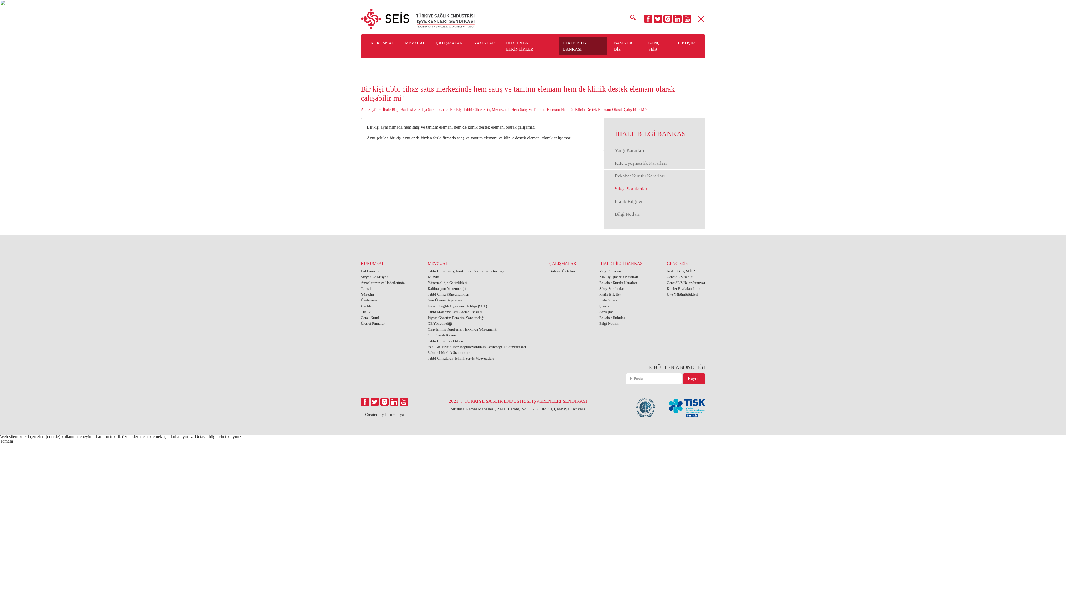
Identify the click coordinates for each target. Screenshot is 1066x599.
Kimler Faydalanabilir (683, 288)
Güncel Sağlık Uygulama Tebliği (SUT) (457, 306)
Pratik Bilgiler (629, 201)
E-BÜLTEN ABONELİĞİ (676, 367)
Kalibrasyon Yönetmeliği (447, 288)
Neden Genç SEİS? (681, 271)
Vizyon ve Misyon (375, 277)
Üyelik (366, 306)
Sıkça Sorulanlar (631, 188)
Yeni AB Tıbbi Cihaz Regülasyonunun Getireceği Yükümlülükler (477, 347)
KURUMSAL (372, 263)
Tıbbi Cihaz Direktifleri (445, 341)
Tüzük (366, 312)
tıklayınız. (233, 436)
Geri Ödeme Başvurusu (445, 300)
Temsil (366, 288)
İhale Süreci (608, 300)
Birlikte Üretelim (562, 271)
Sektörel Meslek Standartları (449, 353)
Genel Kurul (370, 318)
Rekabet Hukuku (612, 318)
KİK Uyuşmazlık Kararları (641, 163)
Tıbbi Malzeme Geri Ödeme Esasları (455, 312)
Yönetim (367, 294)
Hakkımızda (370, 271)
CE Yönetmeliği (440, 323)
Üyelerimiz (369, 300)
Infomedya (394, 414)
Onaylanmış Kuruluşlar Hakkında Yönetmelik (462, 329)
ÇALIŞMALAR (562, 263)
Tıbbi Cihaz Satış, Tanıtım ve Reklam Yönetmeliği (466, 271)
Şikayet (605, 306)
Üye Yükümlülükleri (682, 294)
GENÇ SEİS (677, 263)
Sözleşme (606, 312)
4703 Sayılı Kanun (442, 335)
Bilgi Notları (627, 214)
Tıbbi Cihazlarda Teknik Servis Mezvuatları (461, 358)
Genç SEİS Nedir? (680, 277)
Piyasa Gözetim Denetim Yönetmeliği (456, 318)
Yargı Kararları (629, 150)
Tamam (6, 441)
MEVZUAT (437, 263)
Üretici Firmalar (372, 323)
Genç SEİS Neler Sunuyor (686, 283)
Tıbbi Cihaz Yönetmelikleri (448, 294)
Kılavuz (434, 277)
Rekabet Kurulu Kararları (640, 176)
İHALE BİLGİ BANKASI (621, 263)
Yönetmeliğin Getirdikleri (447, 283)
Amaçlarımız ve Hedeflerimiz (383, 283)
